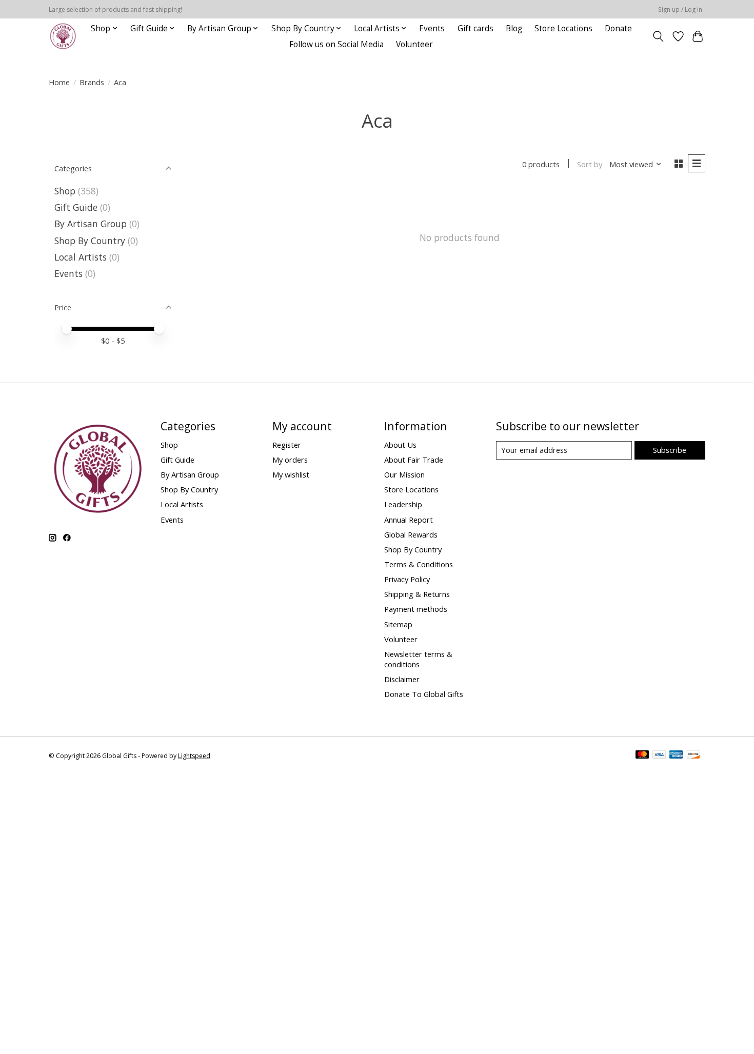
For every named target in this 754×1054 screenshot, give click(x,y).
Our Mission (404, 474)
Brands (92, 82)
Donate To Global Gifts (423, 694)
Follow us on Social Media (336, 44)
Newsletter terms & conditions (418, 659)
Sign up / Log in (680, 9)
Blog (514, 28)
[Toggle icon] (658, 36)
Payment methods (415, 609)
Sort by (589, 164)
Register (286, 445)
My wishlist (290, 474)
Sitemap (398, 624)
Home (59, 82)
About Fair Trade (413, 459)
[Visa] (659, 755)
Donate (618, 28)
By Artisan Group (90, 223)
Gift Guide (75, 207)
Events (432, 28)
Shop (64, 191)
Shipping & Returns (417, 594)
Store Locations (563, 28)
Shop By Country (89, 240)
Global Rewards (411, 534)
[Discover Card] (693, 755)
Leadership (403, 504)
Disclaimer (402, 679)
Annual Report (408, 519)
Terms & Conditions (418, 564)
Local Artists (81, 257)
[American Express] (676, 755)
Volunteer (414, 44)
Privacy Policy (407, 579)
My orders (290, 459)
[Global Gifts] (63, 36)
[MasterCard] (642, 755)
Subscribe (669, 450)
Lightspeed (194, 755)
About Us (400, 445)
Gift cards (475, 28)
